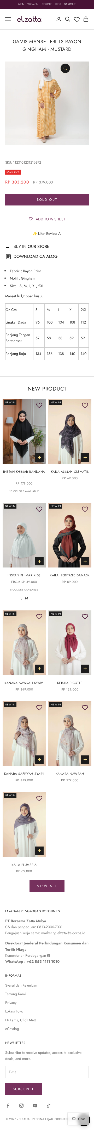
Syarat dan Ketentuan (21, 985)
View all (47, 885)
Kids (58, 4)
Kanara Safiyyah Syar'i (24, 773)
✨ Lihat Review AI (47, 233)
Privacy (10, 1002)
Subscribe (23, 1089)
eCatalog (12, 1028)
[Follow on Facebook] (7, 1105)
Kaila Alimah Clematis (70, 471)
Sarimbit (70, 4)
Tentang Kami (15, 994)
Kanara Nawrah (70, 773)
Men (21, 4)
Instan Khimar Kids (24, 575)
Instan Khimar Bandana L (24, 474)
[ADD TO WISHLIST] (39, 405)
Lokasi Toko (14, 1011)
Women (33, 4)
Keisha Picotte (70, 683)
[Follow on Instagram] (21, 1105)
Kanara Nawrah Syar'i (24, 683)
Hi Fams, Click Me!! (20, 1020)
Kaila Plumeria (24, 864)
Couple (47, 4)
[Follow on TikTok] (48, 1105)
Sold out (47, 199)
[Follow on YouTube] (35, 1105)
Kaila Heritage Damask (70, 575)
